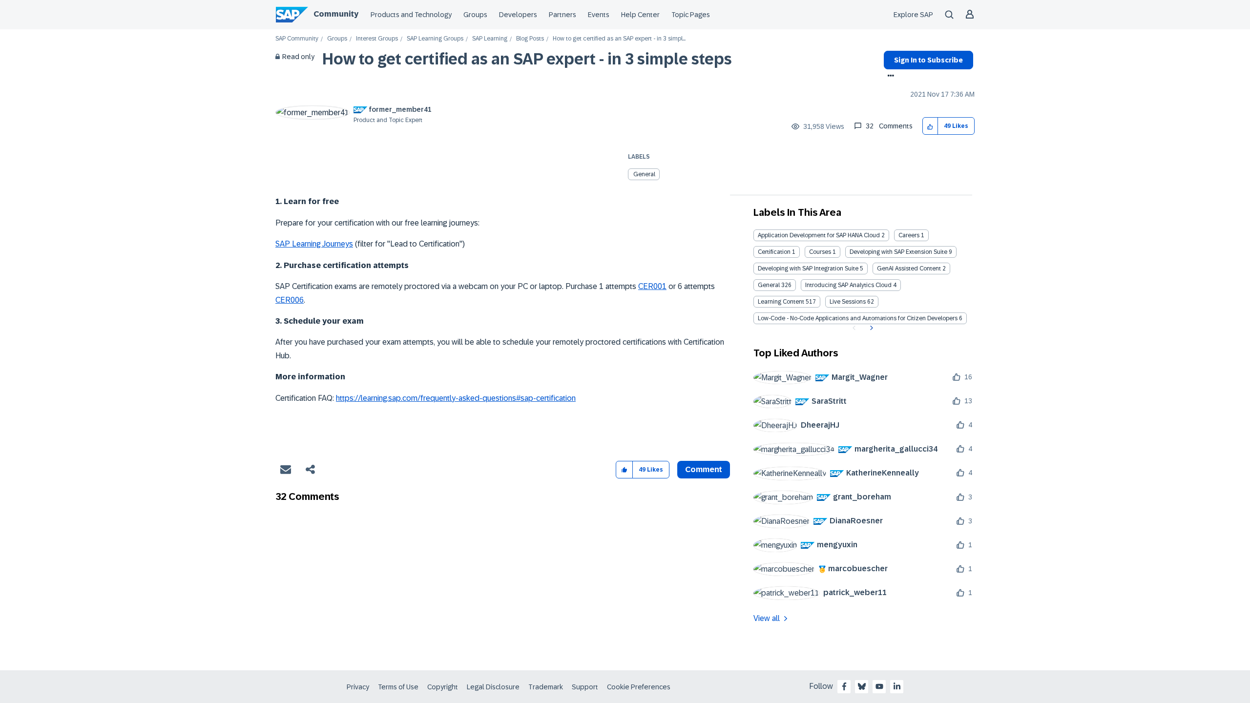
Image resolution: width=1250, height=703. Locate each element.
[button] (930, 126)
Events (598, 15)
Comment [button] (703, 469)
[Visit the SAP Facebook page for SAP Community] (844, 686)
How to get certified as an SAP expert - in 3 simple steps (527, 59)
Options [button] (889, 77)
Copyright (442, 687)
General (644, 174)
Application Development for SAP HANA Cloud (819, 235)
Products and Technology (411, 15)
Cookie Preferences (638, 687)
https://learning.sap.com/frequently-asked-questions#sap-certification (456, 398)
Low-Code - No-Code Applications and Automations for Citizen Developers (858, 318)
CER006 (289, 300)
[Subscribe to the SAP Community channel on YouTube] (879, 686)
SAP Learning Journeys (314, 244)
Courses (820, 251)
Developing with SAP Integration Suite (808, 268)
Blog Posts (530, 39)
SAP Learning (489, 39)
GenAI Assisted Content (909, 268)
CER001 (652, 286)
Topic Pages (690, 15)
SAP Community (296, 39)
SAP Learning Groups (435, 39)
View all (766, 618)
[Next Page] (870, 328)
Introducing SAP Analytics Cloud (848, 285)
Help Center (640, 15)
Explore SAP (913, 15)
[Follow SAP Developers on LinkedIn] (897, 686)
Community (335, 14)
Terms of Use (398, 687)
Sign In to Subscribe (928, 60)
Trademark (545, 687)
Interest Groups (377, 39)
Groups (475, 15)
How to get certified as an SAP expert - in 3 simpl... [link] (619, 39)
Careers (908, 235)
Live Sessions (848, 301)
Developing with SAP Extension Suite (898, 251)
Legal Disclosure (493, 687)
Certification (774, 251)
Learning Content (781, 301)
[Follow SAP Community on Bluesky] (862, 686)
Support (585, 687)
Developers (518, 15)
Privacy (358, 687)
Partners (562, 15)
